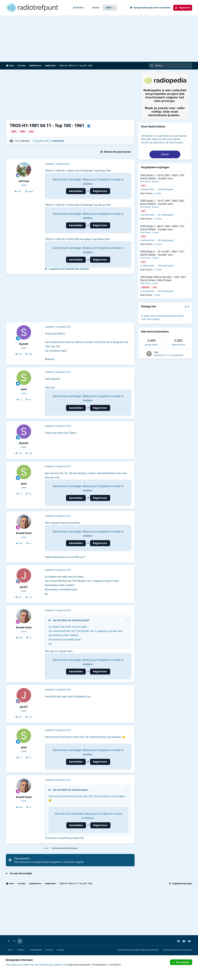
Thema (20, 949)
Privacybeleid (35, 949)
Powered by (177, 949)
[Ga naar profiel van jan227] (24, 575)
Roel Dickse (145, 181)
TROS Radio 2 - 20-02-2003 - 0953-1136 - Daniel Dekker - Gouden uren (162, 177)
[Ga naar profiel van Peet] (149, 353)
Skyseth (23, 344)
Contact (49, 949)
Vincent (55, 848)
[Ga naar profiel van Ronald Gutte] (24, 521)
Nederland (58, 140)
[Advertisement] (99, 38)
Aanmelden (76, 191)
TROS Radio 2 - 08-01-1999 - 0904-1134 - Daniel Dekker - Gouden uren (162, 228)
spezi (24, 389)
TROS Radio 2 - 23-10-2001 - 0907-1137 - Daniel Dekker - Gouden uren (162, 253)
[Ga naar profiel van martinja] (11, 140)
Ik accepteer (182, 962)
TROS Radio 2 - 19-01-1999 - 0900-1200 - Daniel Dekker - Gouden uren (162, 202)
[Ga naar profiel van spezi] (24, 377)
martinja (24, 140)
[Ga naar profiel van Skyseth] (24, 332)
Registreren (100, 191)
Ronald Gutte (24, 533)
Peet (156, 352)
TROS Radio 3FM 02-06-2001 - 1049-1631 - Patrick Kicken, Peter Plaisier (163, 278)
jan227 (24, 587)
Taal (10, 949)
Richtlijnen (115, 964)
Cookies (60, 949)
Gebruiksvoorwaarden (79, 964)
